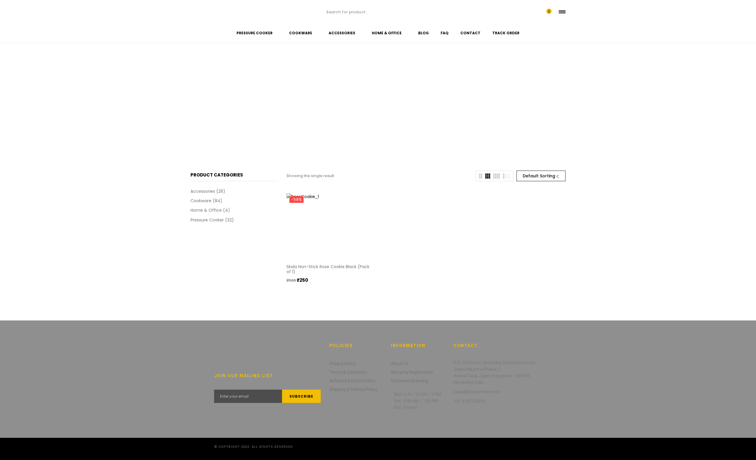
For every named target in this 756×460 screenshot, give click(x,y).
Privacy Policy (343, 363)
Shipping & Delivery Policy (353, 389)
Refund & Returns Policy (352, 380)
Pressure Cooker (207, 220)
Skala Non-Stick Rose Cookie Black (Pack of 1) (327, 269)
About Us (399, 363)
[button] (548, 12)
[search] (320, 11)
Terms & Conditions (348, 372)
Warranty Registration (412, 372)
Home (10, 99)
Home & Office (206, 210)
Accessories (202, 191)
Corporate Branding (409, 380)
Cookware (200, 201)
